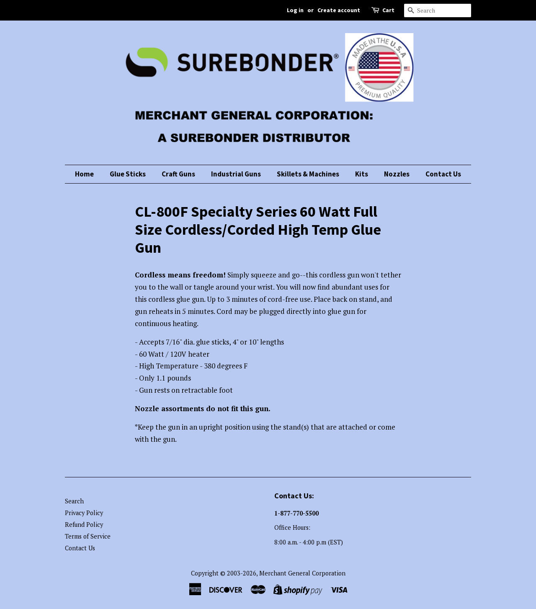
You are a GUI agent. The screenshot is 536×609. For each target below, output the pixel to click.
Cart (388, 10)
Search (74, 501)
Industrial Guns (236, 174)
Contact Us (443, 174)
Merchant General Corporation (302, 573)
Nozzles (397, 174)
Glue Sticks (128, 174)
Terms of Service (88, 536)
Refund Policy (84, 525)
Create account (338, 10)
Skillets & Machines (308, 174)
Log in (295, 10)
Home (84, 174)
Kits (361, 174)
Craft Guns (178, 174)
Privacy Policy (84, 513)
